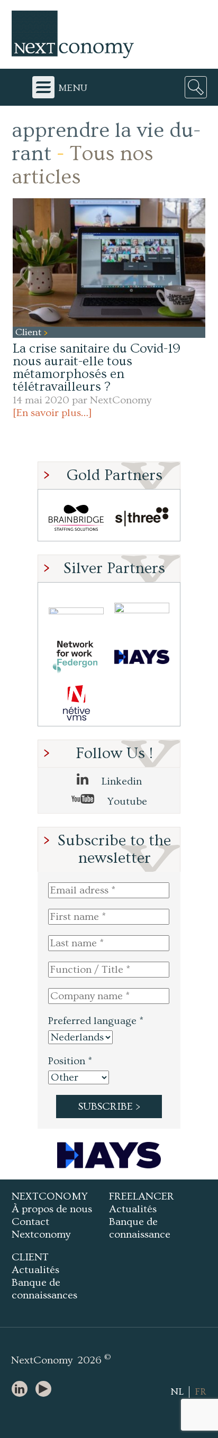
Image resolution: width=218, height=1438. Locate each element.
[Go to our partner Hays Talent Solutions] (142, 657)
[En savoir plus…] (52, 413)
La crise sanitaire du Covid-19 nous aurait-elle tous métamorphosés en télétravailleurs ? (96, 367)
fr (200, 1391)
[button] (109, 262)
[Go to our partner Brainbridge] (76, 518)
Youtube (126, 801)
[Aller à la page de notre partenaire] (108, 1155)
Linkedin (120, 781)
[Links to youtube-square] (46, 1389)
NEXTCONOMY (50, 1196)
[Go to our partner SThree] (142, 518)
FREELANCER (141, 1196)
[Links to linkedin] (22, 1389)
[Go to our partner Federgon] (76, 657)
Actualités (133, 1209)
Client (29, 332)
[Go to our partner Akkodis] (76, 611)
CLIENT (30, 1257)
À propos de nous (52, 1209)
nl (177, 1391)
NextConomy (120, 400)
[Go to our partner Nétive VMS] (76, 703)
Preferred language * (95, 1021)
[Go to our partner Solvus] (142, 611)
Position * (70, 1061)
